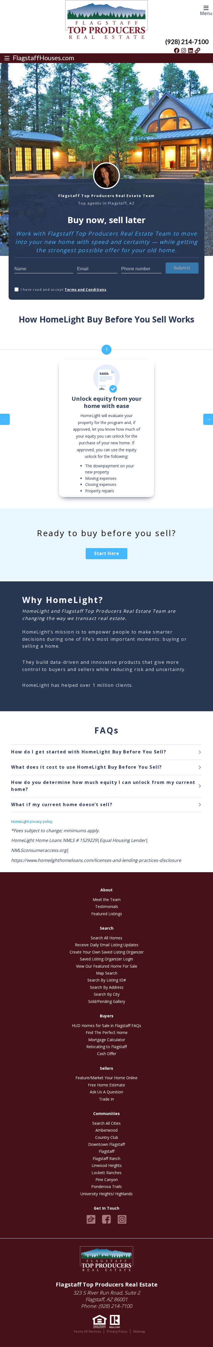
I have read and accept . (64, 289)
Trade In (106, 1099)
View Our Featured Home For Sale (106, 966)
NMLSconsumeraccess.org (39, 850)
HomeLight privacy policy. (32, 821)
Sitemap (139, 1331)
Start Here (106, 553)
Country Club (106, 1137)
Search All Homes (106, 937)
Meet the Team (107, 899)
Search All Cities (106, 1123)
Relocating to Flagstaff (106, 1046)
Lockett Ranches (106, 1172)
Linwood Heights (107, 1165)
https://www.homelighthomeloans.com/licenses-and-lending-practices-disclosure (96, 860)
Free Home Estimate (106, 1085)
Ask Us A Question (106, 1091)
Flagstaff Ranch (106, 1158)
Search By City (107, 994)
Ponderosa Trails (106, 1186)
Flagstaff (106, 1151)
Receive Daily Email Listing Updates (106, 944)
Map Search (106, 973)
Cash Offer (106, 1053)
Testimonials (106, 906)
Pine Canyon (106, 1179)
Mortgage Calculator (106, 1039)
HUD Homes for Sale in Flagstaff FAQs (106, 1025)
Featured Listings (106, 913)
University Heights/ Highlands (106, 1193)
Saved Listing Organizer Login (106, 959)
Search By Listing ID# (106, 980)
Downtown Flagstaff (106, 1144)
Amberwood (106, 1130)
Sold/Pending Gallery (106, 1001)
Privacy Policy (117, 1331)
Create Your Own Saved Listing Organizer (107, 952)
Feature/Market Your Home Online (106, 1077)
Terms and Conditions (85, 289)
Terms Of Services (87, 1331)
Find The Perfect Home (107, 1032)
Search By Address (106, 987)
